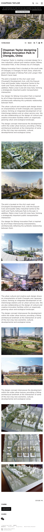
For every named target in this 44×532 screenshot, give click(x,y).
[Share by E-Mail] (39, 43)
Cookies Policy (37, 9)
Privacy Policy (19, 526)
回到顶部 (38, 500)
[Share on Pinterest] (41, 43)
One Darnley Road (8, 529)
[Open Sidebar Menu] (42, 3)
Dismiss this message (22, 11)
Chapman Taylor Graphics (9, 528)
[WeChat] (3, 519)
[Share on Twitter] (36, 43)
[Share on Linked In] (34, 43)
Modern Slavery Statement (30, 526)
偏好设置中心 (3, 526)
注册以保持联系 (6, 509)
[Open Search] (33, 3)
